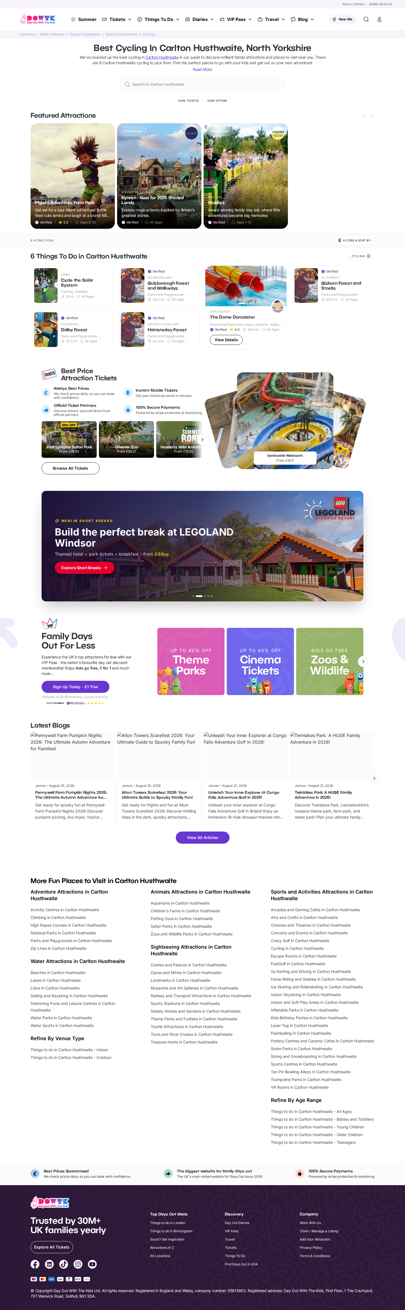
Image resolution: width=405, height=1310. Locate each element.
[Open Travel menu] (284, 19)
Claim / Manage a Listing (319, 1231)
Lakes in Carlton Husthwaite (56, 980)
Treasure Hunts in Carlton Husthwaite (184, 1042)
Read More (202, 69)
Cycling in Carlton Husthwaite (297, 948)
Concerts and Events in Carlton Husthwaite (309, 932)
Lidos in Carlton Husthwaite (55, 988)
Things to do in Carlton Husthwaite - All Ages (311, 1111)
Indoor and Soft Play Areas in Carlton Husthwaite (315, 1002)
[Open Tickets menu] (130, 19)
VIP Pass (236, 19)
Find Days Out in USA (241, 1264)
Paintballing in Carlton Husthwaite (301, 1033)
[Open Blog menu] (313, 19)
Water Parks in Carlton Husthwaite (61, 1017)
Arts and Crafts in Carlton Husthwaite (304, 917)
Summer (87, 19)
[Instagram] (78, 1265)
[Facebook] (35, 1265)
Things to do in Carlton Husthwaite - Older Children (317, 1134)
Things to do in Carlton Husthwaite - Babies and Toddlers (322, 1119)
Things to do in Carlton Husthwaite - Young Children (317, 1127)
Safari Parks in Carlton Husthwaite (181, 926)
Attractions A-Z (162, 1248)
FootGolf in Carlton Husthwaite (298, 963)
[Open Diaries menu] (213, 19)
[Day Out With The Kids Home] (38, 19)
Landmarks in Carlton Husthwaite (180, 980)
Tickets (117, 19)
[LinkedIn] (49, 1265)
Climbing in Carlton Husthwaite (58, 917)
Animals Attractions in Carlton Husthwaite (200, 892)
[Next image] (280, 285)
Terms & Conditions (315, 1256)
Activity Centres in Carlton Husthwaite (65, 909)
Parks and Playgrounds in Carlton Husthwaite (71, 940)
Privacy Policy (311, 1248)
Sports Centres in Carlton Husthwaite (304, 1064)
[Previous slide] (364, 115)
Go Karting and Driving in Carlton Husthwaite (311, 971)
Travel (272, 19)
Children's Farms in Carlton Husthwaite (185, 910)
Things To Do (159, 19)
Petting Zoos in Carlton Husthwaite (182, 918)
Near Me (345, 19)
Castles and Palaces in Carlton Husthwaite (188, 964)
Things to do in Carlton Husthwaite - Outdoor (71, 1057)
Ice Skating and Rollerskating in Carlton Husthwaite (317, 986)
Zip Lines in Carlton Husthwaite (58, 948)
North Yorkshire (52, 34)
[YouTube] (92, 1265)
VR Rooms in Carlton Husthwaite (300, 1087)
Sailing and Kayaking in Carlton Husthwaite (69, 995)
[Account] (379, 19)
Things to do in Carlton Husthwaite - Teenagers (313, 1142)
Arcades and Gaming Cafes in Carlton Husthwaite (315, 909)
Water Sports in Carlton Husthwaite (62, 1025)
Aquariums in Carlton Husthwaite (180, 903)
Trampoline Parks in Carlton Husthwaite (306, 1079)
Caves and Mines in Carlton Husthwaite (186, 972)
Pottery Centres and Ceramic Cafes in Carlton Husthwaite (322, 1041)
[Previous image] (211, 285)
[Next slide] (371, 115)
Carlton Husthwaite (85, 34)
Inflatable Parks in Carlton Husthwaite (304, 1010)
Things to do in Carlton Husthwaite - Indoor (69, 1049)
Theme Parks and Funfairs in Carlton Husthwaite (194, 1018)
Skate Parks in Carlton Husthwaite (301, 1048)
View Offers (217, 100)
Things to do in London (167, 1223)
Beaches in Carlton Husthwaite (58, 972)
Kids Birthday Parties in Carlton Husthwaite (309, 1017)
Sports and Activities (121, 34)
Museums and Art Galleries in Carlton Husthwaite (194, 988)
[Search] (366, 19)
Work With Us (380, 4)
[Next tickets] (202, 439)
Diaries (200, 19)
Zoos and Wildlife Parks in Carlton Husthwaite (192, 934)
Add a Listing (353, 4)
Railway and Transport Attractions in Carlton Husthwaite (201, 995)
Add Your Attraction (315, 1239)
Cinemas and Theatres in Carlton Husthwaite (311, 925)
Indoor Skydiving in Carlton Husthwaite (306, 994)
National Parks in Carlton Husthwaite (63, 932)
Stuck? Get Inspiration (167, 1239)
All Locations (160, 1256)
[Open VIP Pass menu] (251, 19)
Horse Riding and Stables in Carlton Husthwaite (313, 979)
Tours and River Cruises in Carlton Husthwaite (192, 1034)
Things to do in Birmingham (171, 1231)
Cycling (149, 34)
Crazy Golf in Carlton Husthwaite (300, 940)
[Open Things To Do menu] (178, 19)
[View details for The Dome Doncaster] (246, 308)
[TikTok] (63, 1265)
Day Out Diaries (237, 1223)
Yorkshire (27, 34)
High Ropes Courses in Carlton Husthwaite (68, 925)
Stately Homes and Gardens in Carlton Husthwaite (196, 1011)
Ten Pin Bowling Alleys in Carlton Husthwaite (310, 1071)
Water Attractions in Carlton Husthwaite (78, 961)
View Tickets (188, 100)
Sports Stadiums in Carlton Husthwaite (185, 1003)
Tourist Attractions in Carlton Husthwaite (187, 1026)
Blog (303, 19)
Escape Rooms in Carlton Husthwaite (304, 956)
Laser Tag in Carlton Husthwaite (299, 1025)
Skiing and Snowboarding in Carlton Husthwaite (314, 1056)
